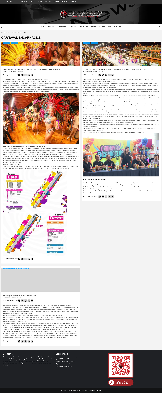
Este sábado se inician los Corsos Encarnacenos (19, 295)
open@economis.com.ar (64, 366)
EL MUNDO (48, 2)
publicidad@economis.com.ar (66, 364)
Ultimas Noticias (23, 268)
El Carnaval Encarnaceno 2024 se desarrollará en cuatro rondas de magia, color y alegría (115, 69)
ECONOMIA (24, 2)
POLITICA (31, 2)
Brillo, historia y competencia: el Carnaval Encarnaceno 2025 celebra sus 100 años (31, 69)
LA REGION (14, 43)
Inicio (17, 2)
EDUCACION (65, 2)
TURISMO (73, 2)
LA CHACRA (39, 2)
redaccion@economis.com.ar (66, 361)
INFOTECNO (56, 2)
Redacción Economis (10, 71)
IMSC (100, 390)
